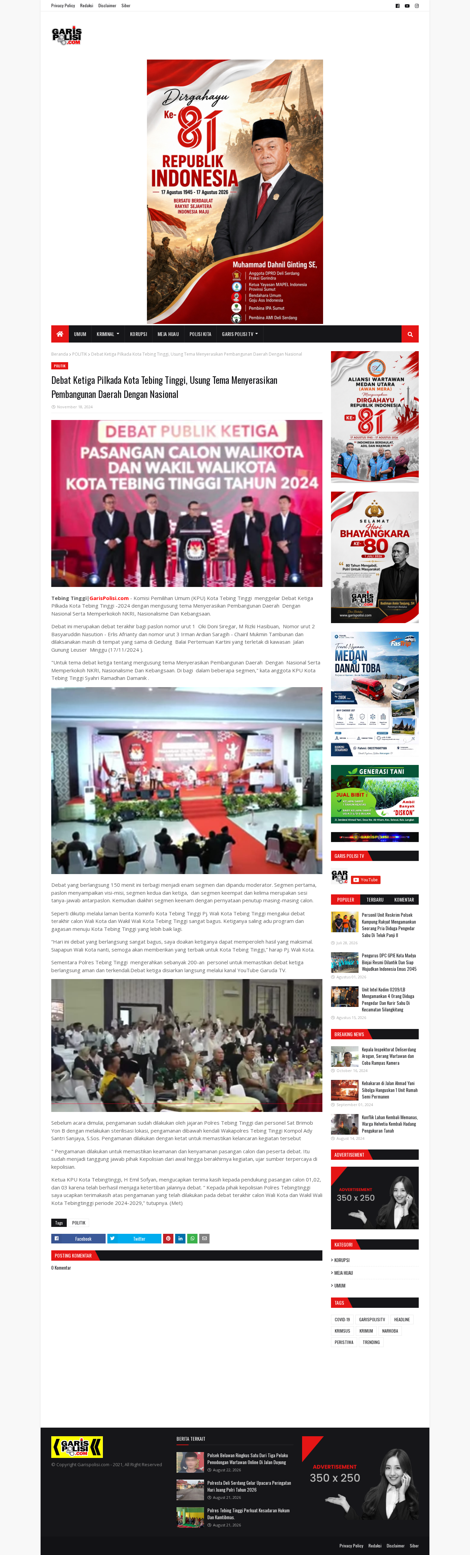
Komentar (404, 899)
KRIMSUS (342, 1331)
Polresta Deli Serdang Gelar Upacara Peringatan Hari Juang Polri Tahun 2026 (249, 1486)
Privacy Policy (63, 5)
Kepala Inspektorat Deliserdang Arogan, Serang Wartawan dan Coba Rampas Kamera (389, 1056)
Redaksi (86, 5)
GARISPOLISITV (372, 1319)
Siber (125, 5)
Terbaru (375, 899)
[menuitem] (60, 334)
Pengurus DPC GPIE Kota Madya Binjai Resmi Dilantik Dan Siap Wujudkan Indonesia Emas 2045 (389, 962)
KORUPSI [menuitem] (138, 333)
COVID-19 (342, 1319)
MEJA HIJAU (343, 1272)
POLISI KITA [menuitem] (200, 333)
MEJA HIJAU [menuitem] (168, 333)
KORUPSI (342, 1260)
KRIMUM (366, 1331)
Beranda (59, 354)
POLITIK (79, 354)
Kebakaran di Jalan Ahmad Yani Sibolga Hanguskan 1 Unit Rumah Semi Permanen (390, 1090)
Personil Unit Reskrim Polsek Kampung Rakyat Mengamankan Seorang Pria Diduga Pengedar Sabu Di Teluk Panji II (389, 924)
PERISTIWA (344, 1342)
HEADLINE (402, 1319)
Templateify (78, 1545)
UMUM (339, 1285)
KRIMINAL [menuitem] (105, 333)
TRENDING (371, 1342)
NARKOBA (390, 1331)
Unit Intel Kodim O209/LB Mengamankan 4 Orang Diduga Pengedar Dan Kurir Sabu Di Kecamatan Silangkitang (388, 999)
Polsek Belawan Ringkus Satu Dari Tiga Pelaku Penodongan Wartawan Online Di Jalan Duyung (247, 1458)
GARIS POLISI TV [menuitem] (237, 333)
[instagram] (416, 6)
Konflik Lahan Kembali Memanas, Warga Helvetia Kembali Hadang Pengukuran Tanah (390, 1124)
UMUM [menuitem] (80, 333)
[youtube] (407, 6)
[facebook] (397, 6)
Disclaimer (107, 5)
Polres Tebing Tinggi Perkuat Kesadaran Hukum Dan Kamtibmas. (248, 1514)
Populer (345, 899)
